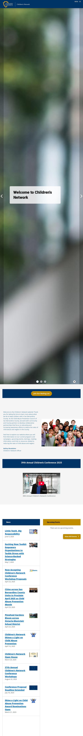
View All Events (71, 536)
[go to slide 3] (45, 381)
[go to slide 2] (41, 381)
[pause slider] (74, 381)
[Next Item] (81, 196)
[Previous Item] (2, 196)
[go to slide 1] (37, 381)
